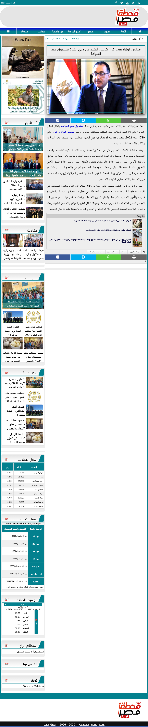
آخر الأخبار (31, 122)
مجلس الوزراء (66, 132)
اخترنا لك (31, 277)
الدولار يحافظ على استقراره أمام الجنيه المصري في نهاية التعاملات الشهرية (102, 220)
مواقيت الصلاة (27, 599)
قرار (54, 132)
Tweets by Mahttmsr (33, 686)
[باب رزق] (23, 96)
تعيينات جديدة (112, 252)
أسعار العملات (27, 459)
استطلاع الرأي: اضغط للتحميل (30, 651)
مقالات (32, 229)
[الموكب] (23, 57)
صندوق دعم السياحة (72, 126)
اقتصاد (133, 39)
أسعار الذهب (29, 518)
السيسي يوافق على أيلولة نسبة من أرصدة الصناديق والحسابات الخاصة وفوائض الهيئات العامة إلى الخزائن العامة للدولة (90, 240)
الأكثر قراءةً (30, 372)
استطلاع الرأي (28, 645)
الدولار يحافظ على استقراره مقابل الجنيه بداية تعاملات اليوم (108, 230)
